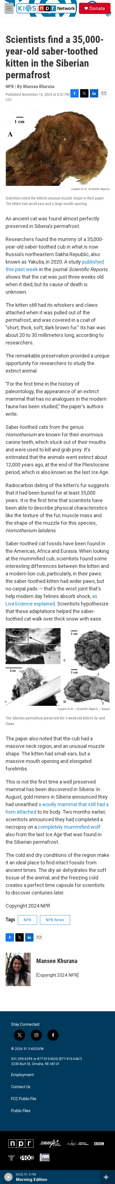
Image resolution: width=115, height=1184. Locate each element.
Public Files (20, 1111)
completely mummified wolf (69, 827)
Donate (97, 8)
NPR (27, 920)
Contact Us (20, 1087)
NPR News (55, 920)
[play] (8, 1177)
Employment (22, 1075)
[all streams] (107, 1177)
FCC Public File (23, 1099)
